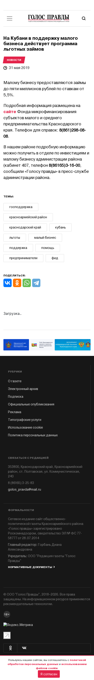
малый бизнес (45, 238)
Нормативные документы (30, 567)
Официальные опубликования (31, 404)
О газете (14, 381)
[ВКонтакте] (7, 283)
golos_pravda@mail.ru (24, 489)
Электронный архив (23, 389)
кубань (60, 227)
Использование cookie (25, 427)
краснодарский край (25, 227)
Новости (14, 60)
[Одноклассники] (17, 283)
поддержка (18, 248)
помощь (47, 248)
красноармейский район (28, 217)
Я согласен (48, 674)
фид (55, 258)
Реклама (14, 412)
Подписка (15, 397)
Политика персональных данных (33, 435)
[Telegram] (36, 283)
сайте (9, 111)
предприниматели (23, 258)
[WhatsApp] (27, 283)
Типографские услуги (24, 420)
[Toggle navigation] (9, 18)
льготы (14, 238)
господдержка (20, 207)
